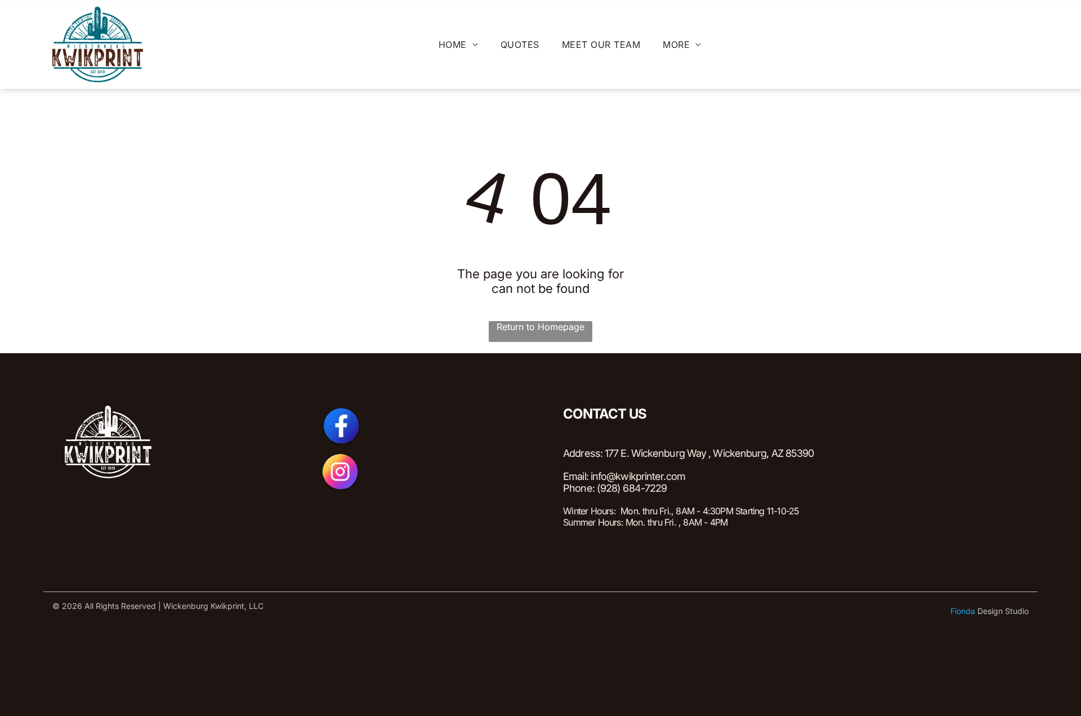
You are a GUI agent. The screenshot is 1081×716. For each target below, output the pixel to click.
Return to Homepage (540, 326)
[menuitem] (458, 44)
